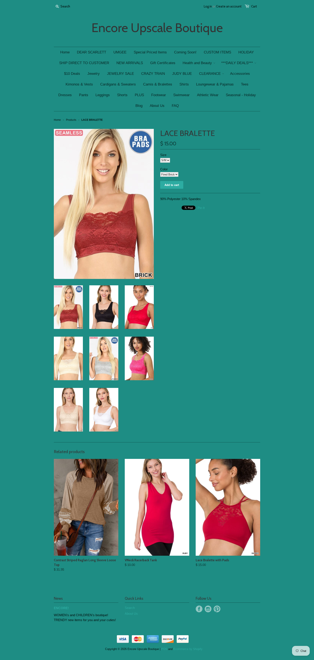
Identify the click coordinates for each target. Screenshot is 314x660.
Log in (208, 6)
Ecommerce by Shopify (187, 649)
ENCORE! (61, 608)
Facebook (199, 608)
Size (163, 155)
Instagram (208, 608)
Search (130, 608)
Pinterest (217, 608)
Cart (254, 6)
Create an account (229, 6)
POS (164, 649)
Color (164, 169)
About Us (131, 613)
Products (71, 119)
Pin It (201, 208)
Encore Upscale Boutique (157, 28)
